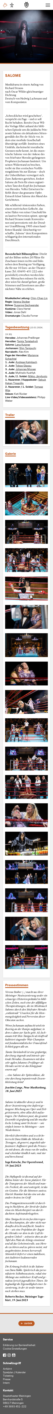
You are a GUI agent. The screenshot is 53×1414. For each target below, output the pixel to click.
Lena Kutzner (22, 344)
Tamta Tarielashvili (27, 341)
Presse (6, 1379)
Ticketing (8, 1376)
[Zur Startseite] (26, 5)
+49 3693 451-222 (14, 1406)
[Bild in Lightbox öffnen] (26, 475)
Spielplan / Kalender (14, 1372)
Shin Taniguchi (27, 348)
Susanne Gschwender (26, 305)
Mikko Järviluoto (37, 376)
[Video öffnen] (26, 432)
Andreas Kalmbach (26, 362)
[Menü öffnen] (47, 5)
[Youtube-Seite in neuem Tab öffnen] (13, 1355)
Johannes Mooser (25, 369)
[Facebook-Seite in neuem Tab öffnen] (4, 1355)
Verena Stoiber (21, 302)
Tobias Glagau (23, 366)
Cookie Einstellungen (15, 1348)
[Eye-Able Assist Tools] (12, 5)
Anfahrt (7, 1369)
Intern (6, 1383)
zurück (28, 1323)
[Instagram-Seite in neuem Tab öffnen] (9, 1355)
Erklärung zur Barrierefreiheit (19, 1345)
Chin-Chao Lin (39, 298)
